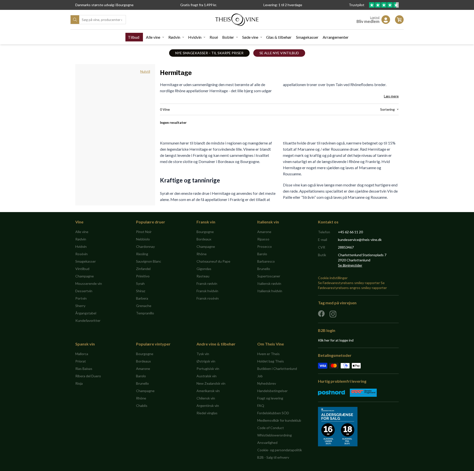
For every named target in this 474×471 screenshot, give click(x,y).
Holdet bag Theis (270, 361)
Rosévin (81, 254)
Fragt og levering (270, 398)
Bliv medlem (367, 21)
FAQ (260, 405)
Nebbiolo (143, 239)
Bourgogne (205, 232)
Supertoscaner (268, 276)
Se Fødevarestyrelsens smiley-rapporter (349, 283)
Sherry (80, 306)
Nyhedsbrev (266, 383)
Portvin (81, 298)
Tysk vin (203, 354)
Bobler (228, 37)
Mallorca (81, 354)
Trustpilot (357, 5)
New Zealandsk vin (211, 383)
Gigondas (204, 269)
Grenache (143, 306)
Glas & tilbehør (279, 37)
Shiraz (140, 291)
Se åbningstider (350, 265)
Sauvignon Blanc (148, 261)
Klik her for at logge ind (336, 340)
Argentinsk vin (208, 405)
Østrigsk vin (206, 361)
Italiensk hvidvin (269, 291)
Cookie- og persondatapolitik (279, 450)
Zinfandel (143, 269)
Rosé (214, 37)
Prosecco (264, 246)
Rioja (79, 383)
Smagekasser (307, 37)
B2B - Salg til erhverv (273, 457)
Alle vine (153, 37)
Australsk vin (207, 376)
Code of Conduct (270, 428)
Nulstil (145, 71)
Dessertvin (83, 291)
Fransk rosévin (208, 298)
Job (260, 376)
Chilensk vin (206, 398)
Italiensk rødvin (269, 283)
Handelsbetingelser (272, 391)
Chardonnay (145, 246)
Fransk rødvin (207, 283)
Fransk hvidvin (207, 291)
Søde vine (250, 37)
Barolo (262, 254)
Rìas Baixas (83, 368)
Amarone (264, 232)
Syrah (140, 283)
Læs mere (391, 96)
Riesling (142, 254)
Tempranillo (145, 313)
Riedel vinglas (207, 413)
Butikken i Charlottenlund (277, 368)
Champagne (84, 276)
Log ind (374, 17)
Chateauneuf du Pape (213, 261)
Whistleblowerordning (274, 435)
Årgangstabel (85, 313)
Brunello (263, 269)
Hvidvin (194, 37)
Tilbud (133, 37)
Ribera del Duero (88, 376)
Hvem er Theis (268, 354)
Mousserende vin (88, 283)
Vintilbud (82, 269)
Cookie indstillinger (333, 278)
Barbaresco (266, 261)
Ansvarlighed (267, 442)
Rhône (202, 254)
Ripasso (263, 239)
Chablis (141, 405)
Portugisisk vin (208, 368)
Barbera (142, 298)
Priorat (80, 361)
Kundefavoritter (87, 320)
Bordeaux (204, 239)
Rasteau (203, 276)
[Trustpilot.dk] (384, 5)
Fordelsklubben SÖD (273, 413)
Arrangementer (336, 37)
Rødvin (174, 37)
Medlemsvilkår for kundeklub (279, 420)
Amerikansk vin (208, 391)
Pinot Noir (144, 232)
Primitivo (143, 276)
